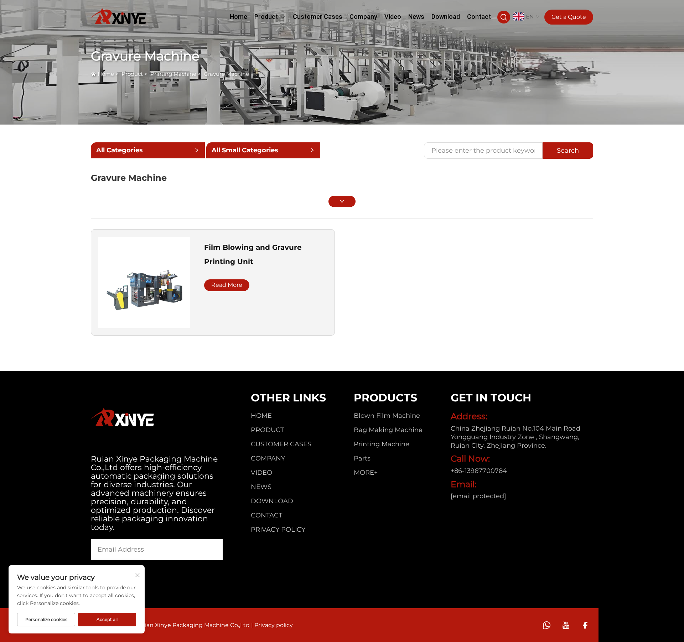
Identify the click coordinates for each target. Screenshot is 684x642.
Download (445, 16)
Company (363, 16)
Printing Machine (173, 73)
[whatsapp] (546, 625)
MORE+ (366, 473)
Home (238, 16)
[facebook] (585, 625)
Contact (479, 16)
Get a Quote (568, 17)
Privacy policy (278, 529)
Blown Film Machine (387, 416)
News (416, 16)
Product (266, 16)
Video (392, 16)
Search (568, 150)
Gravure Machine (226, 73)
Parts (362, 458)
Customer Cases (317, 16)
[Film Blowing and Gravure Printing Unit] (144, 282)
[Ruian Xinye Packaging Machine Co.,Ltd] (119, 16)
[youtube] (565, 625)
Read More (226, 284)
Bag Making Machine (388, 430)
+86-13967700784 (479, 471)
